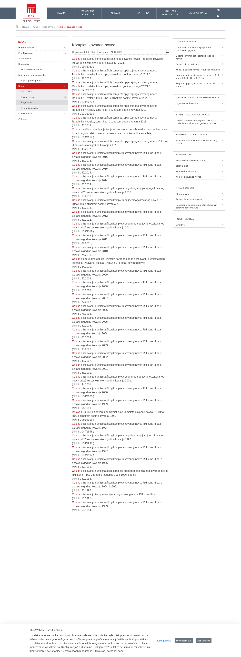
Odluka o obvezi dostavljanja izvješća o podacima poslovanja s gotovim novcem (196, 122)
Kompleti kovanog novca (69, 27)
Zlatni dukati (182, 165)
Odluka (76, 58)
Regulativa (47, 27)
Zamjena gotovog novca (30, 80)
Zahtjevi (22, 119)
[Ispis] (167, 52)
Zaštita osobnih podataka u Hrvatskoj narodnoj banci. (94, 651)
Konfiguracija (164, 640)
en (218, 10)
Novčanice (26, 91)
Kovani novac (28, 97)
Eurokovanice (25, 53)
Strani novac (24, 58)
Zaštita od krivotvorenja (30, 69)
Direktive (180, 225)
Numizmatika (25, 113)
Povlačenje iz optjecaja (187, 64)
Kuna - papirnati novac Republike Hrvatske (198, 69)
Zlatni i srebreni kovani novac (191, 160)
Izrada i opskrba (29, 108)
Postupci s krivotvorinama (189, 199)
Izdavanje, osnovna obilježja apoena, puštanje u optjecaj (195, 49)
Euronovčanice (26, 47)
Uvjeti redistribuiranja (187, 103)
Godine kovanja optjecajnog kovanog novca (195, 57)
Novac (25, 27)
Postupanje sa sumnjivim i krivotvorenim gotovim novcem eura (196, 206)
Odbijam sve (203, 640)
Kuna (35, 27)
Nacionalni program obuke (32, 75)
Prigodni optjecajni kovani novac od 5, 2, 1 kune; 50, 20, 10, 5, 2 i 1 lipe (197, 76)
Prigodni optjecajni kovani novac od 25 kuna (195, 85)
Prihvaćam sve (183, 640)
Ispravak (77, 412)
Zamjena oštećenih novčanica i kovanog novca (196, 142)
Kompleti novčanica (186, 171)
